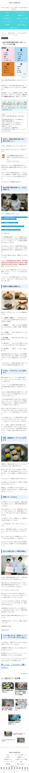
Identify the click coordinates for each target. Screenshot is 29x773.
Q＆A (21, 761)
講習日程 (8, 764)
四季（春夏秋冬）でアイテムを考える (11, 124)
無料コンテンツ (14, 766)
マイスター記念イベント (21, 755)
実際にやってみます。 (7, 126)
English (8, 757)
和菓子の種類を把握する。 (8, 121)
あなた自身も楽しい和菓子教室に (10, 127)
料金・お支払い (21, 764)
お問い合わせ (5, 630)
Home (7, 755)
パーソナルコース (8, 761)
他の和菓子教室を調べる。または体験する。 (13, 119)
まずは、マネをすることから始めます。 (12, 122)
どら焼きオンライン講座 (21, 759)
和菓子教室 (5, 38)
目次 (4, 114)
